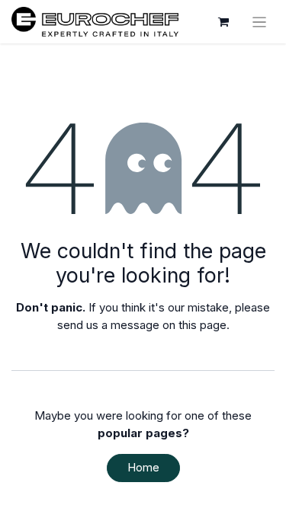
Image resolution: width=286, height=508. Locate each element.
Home (143, 467)
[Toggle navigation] (259, 21)
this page (202, 325)
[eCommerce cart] (223, 22)
